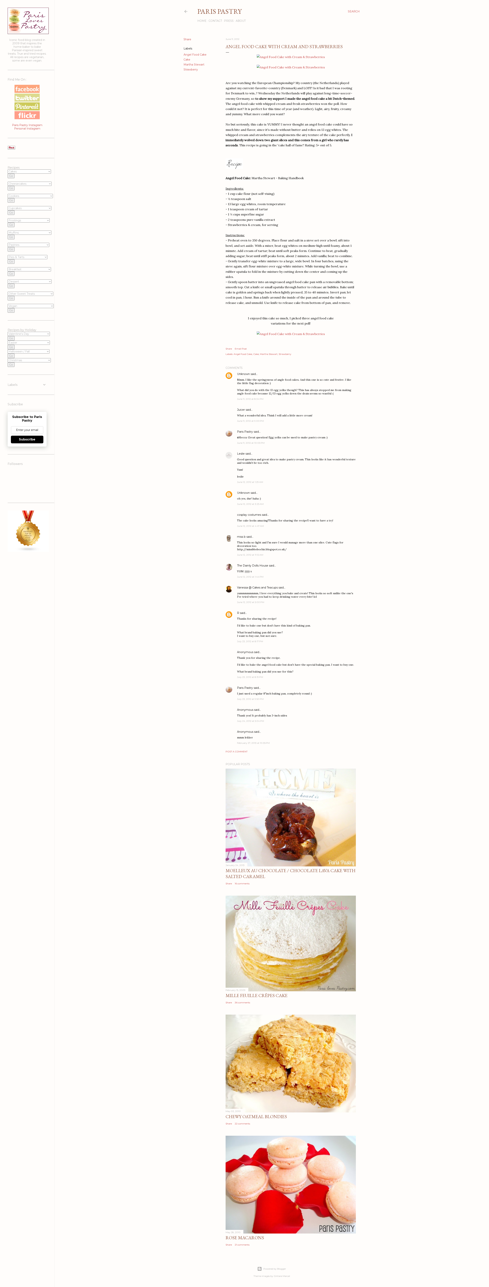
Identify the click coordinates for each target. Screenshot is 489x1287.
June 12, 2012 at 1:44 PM (250, 576)
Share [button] (187, 39)
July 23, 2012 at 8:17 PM (250, 641)
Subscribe (27, 439)
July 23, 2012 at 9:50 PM (250, 699)
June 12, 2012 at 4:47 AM (250, 526)
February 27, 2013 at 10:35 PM (253, 742)
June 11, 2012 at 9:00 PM (250, 420)
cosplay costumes (249, 514)
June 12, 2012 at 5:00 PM (250, 602)
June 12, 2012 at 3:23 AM (250, 504)
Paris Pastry (219, 11)
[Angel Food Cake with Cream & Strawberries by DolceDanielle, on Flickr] (291, 57)
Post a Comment (237, 751)
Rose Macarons (245, 1238)
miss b (241, 536)
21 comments (242, 1244)
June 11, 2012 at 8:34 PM (250, 398)
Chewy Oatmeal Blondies (256, 1116)
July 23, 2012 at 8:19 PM (250, 677)
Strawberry (191, 69)
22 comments (242, 1123)
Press (229, 21)
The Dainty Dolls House (252, 565)
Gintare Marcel (282, 1276)
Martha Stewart (194, 64)
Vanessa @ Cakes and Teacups (257, 587)
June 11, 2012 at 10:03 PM (251, 442)
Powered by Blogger (274, 1268)
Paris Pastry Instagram (27, 125)
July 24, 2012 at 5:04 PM (250, 721)
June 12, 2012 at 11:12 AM (250, 554)
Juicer (241, 409)
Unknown (243, 374)
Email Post (241, 348)
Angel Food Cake (195, 54)
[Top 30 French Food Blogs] (28, 551)
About (241, 21)
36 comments (242, 1002)
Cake (187, 59)
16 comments (242, 883)
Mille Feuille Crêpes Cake (256, 995)
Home (201, 21)
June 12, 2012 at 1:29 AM (250, 482)
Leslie (241, 453)
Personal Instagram (27, 128)
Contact (215, 21)
